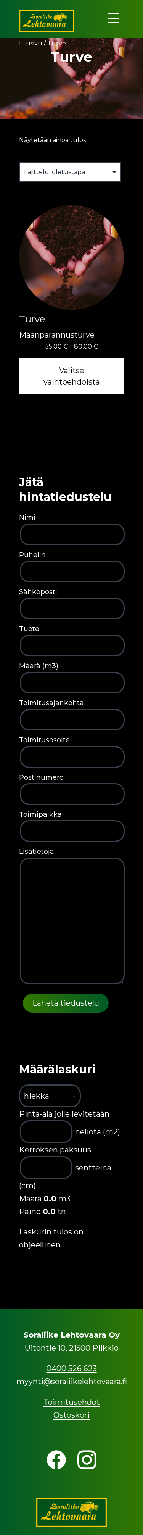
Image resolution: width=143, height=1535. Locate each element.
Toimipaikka (40, 814)
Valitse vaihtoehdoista (71, 376)
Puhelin (32, 555)
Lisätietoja (36, 851)
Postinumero (41, 777)
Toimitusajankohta (51, 703)
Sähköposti (38, 592)
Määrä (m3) (38, 666)
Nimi (27, 517)
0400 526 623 (72, 1368)
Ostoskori (71, 1415)
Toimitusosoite (44, 740)
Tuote (29, 629)
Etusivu (30, 43)
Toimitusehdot (71, 1402)
